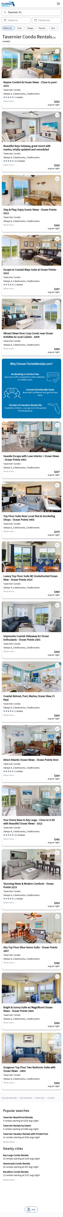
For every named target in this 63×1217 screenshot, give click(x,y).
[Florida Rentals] (8, 6)
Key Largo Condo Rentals (16, 1155)
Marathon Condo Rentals (16, 1171)
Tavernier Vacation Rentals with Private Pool (25, 1133)
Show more (8, 101)
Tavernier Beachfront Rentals (18, 1117)
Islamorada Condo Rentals (16, 1163)
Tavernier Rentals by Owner (17, 1125)
